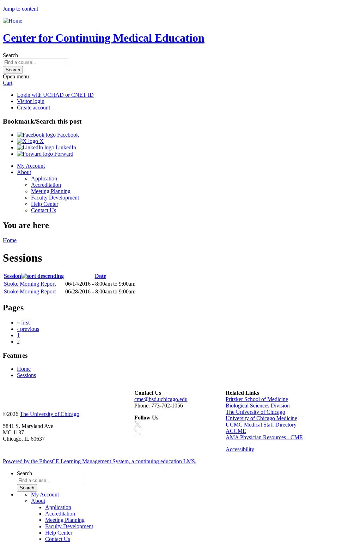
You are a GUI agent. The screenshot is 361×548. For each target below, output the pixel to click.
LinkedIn (65, 147)
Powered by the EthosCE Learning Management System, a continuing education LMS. (99, 461)
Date (100, 276)
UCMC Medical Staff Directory (261, 425)
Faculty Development (55, 198)
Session (12, 276)
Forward (63, 154)
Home (10, 240)
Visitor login (30, 101)
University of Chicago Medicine (261, 418)
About (24, 172)
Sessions (26, 375)
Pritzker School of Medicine (257, 399)
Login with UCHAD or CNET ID (55, 95)
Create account (33, 108)
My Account (31, 166)
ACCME (236, 431)
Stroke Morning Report (30, 284)
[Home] (12, 21)
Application (44, 178)
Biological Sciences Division (258, 406)
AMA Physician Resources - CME (264, 437)
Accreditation (46, 185)
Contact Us (43, 210)
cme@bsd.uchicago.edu (161, 399)
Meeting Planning (51, 191)
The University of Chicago (49, 414)
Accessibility (240, 449)
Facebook (67, 135)
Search (10, 55)
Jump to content (20, 9)
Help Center (44, 204)
